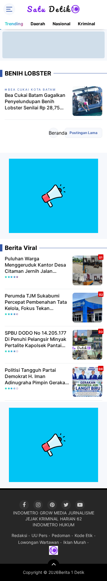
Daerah (38, 23)
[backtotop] (53, 565)
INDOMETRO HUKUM (53, 524)
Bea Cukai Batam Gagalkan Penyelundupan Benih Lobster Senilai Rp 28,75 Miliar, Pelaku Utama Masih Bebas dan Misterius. (35, 101)
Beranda (54, 133)
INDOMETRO (25, 512)
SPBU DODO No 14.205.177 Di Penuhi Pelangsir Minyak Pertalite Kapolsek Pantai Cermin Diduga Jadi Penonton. (35, 339)
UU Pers (39, 535)
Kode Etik (84, 535)
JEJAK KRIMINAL (42, 518)
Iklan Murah (74, 542)
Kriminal (86, 23)
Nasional (61, 23)
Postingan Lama (83, 132)
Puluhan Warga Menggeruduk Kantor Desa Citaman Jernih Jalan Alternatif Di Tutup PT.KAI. (35, 265)
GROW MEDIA (53, 512)
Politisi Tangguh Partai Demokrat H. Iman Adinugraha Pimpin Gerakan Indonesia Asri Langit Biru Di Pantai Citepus (37, 376)
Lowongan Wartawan (38, 542)
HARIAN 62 (71, 518)
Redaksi (19, 535)
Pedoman (61, 535)
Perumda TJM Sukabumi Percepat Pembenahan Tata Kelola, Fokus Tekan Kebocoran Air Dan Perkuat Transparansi (36, 302)
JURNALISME (81, 512)
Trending (14, 23)
